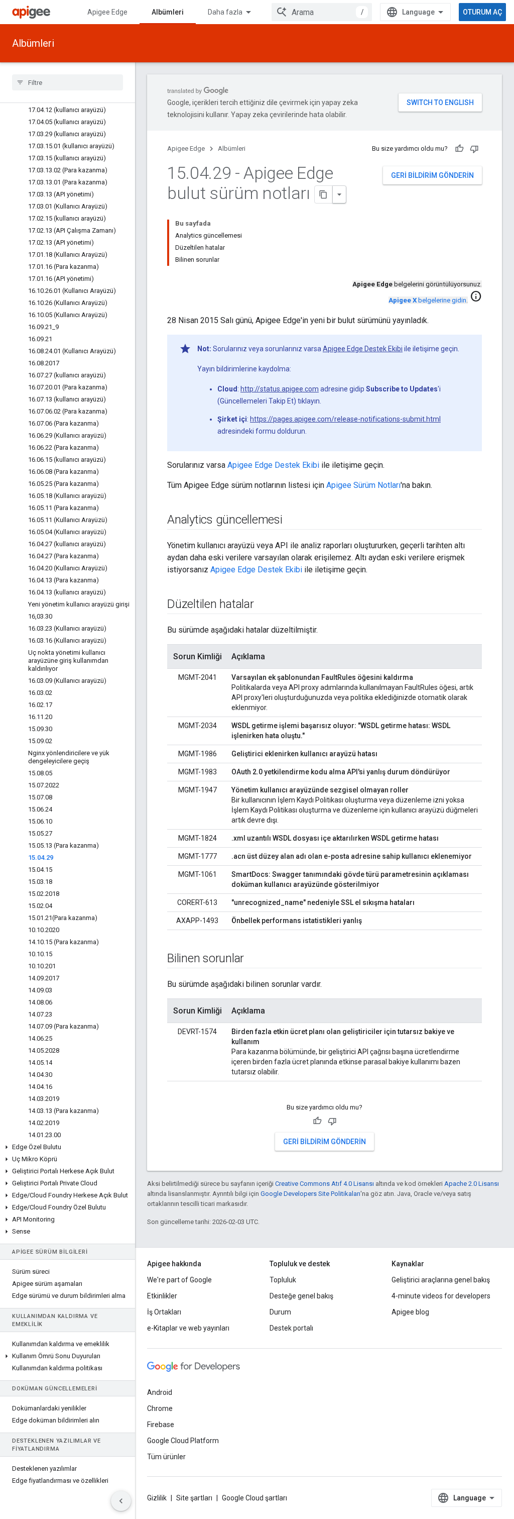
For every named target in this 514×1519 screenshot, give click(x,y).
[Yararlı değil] (474, 148)
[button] (67, 1147)
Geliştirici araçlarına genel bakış (441, 1280)
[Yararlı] (459, 148)
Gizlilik (157, 1498)
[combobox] (322, 12)
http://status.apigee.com (279, 389)
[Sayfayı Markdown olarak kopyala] (324, 194)
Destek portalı (291, 1328)
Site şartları (194, 1498)
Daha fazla (225, 12)
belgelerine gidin (427, 300)
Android (159, 1392)
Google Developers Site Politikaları (310, 1193)
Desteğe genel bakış (301, 1296)
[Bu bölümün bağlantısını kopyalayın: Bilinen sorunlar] (254, 959)
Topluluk (283, 1280)
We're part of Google (179, 1280)
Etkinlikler (162, 1296)
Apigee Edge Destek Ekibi (363, 349)
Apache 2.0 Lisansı (471, 1183)
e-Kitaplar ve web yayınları (188, 1328)
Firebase (160, 1425)
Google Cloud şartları (254, 1498)
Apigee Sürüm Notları (363, 485)
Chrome (160, 1408)
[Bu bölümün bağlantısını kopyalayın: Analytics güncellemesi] (293, 521)
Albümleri (168, 12)
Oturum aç (482, 12)
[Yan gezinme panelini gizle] (121, 1501)
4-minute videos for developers (441, 1296)
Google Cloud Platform (183, 1441)
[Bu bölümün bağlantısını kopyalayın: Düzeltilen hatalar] (264, 605)
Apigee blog (410, 1312)
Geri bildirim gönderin (432, 175)
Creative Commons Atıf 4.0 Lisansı (324, 1183)
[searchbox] (67, 82)
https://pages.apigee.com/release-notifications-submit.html (345, 419)
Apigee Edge (107, 12)
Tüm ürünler (166, 1457)
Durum (280, 1312)
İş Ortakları (164, 1312)
